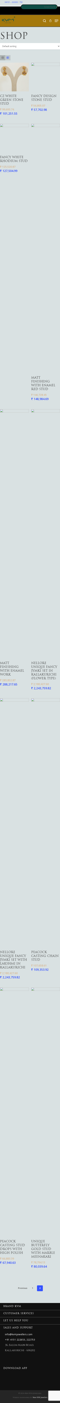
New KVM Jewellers (40, 1397)
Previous (22, 1288)
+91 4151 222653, (15, 1339)
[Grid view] (2, 57)
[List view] (7, 57)
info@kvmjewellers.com (18, 1334)
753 (21, 2)
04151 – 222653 (11, 2)
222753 (30, 1339)
